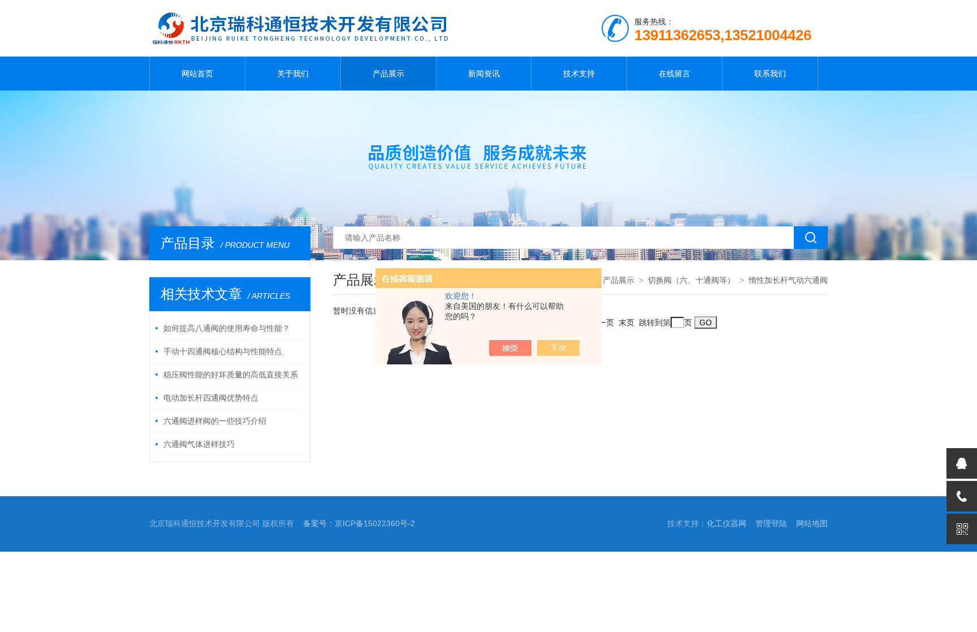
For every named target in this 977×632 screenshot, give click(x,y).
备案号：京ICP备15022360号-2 (359, 523)
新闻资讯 (484, 73)
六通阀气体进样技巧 (199, 444)
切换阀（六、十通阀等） (691, 280)
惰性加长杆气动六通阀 (788, 280)
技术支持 (579, 73)
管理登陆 (771, 523)
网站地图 (812, 523)
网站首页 (197, 73)
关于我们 (293, 73)
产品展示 (388, 73)
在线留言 (674, 73)
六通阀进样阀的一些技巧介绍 (214, 420)
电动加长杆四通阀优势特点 (210, 397)
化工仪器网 (726, 523)
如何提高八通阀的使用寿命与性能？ (226, 328)
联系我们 (770, 73)
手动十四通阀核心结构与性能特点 (222, 351)
